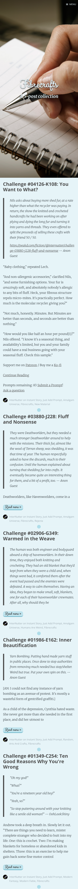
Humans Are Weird (32, 627)
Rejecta (39, 520)
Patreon (31, 365)
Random (68, 739)
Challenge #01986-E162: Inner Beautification (37, 643)
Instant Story (34, 400)
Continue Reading (16, 375)
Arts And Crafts (18, 743)
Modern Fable (28, 881)
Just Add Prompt (52, 400)
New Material (42, 404)
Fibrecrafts (27, 404)
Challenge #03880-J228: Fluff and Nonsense (36, 419)
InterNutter (16, 400)
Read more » (13, 507)
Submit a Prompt (49, 385)
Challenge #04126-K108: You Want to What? (36, 187)
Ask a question (13, 390)
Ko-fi (58, 365)
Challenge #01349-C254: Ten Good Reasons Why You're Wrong (35, 761)
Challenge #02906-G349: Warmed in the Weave (30, 536)
